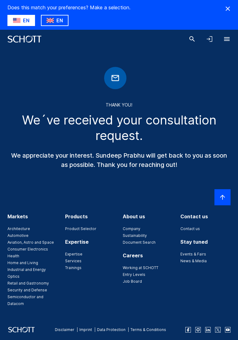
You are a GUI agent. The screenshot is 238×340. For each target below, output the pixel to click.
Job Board (132, 281)
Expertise (73, 254)
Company (131, 228)
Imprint (85, 329)
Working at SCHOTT (140, 267)
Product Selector (80, 228)
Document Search (139, 242)
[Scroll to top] (222, 197)
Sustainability (135, 235)
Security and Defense (27, 290)
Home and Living (22, 262)
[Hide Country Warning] (227, 8)
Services (73, 261)
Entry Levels (134, 274)
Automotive (18, 235)
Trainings (73, 267)
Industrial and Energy (26, 269)
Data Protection (111, 329)
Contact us (190, 228)
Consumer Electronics (27, 249)
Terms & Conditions (148, 329)
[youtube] (228, 330)
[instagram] (198, 330)
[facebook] (188, 330)
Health (13, 256)
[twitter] (218, 330)
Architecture (18, 228)
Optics (13, 276)
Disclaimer (64, 329)
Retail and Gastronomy (28, 283)
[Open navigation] (227, 39)
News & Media (193, 261)
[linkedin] (208, 330)
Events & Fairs (193, 254)
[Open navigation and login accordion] (209, 39)
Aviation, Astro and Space (30, 242)
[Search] (192, 39)
